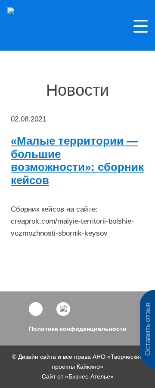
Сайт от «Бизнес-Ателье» (78, 376)
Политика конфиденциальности (78, 328)
